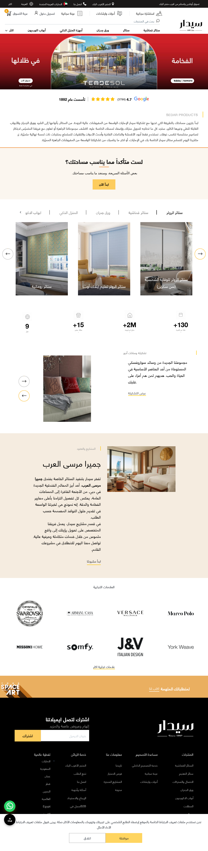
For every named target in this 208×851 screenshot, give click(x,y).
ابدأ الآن (104, 184)
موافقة (124, 838)
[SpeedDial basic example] (9, 806)
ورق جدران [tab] (103, 212)
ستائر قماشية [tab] (138, 212)
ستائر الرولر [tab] (175, 212)
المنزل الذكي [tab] (69, 212)
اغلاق (87, 838)
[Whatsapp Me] (10, 808)
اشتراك (28, 735)
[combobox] (82, 21)
